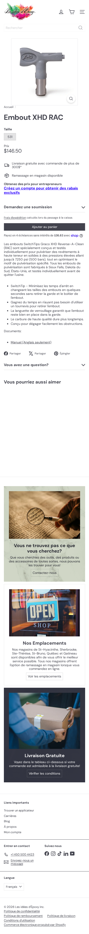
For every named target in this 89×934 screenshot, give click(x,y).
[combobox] (44, 28)
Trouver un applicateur (19, 810)
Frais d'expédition (15, 217)
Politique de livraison (61, 916)
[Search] (80, 28)
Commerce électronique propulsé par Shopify (35, 925)
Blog (7, 821)
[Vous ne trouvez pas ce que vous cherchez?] (44, 515)
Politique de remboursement (23, 916)
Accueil (8, 107)
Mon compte (12, 832)
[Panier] (71, 12)
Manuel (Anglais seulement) (31, 342)
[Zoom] (71, 98)
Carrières (10, 816)
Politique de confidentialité (22, 911)
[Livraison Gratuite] (44, 721)
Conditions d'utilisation (19, 920)
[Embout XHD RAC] (28, 423)
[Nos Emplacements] (44, 613)
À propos (10, 827)
